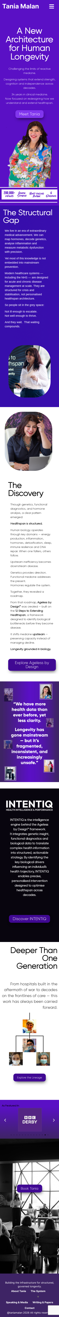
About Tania (18, 1291)
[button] (5, 1120)
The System (38, 1291)
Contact (29, 1307)
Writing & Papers (43, 1302)
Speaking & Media (17, 1302)
